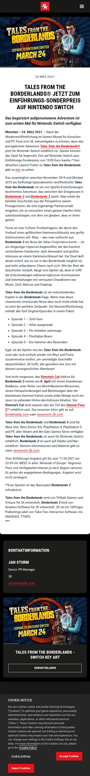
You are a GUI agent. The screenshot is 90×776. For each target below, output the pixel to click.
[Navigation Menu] (81, 6)
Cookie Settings (21, 756)
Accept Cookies (69, 756)
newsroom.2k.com (50, 414)
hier (18, 170)
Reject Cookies (21, 768)
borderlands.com (17, 414)
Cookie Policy (28, 747)
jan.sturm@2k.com (21, 583)
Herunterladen (45, 668)
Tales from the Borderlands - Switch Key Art (45, 655)
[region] (45, 735)
